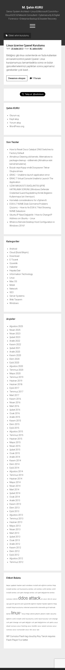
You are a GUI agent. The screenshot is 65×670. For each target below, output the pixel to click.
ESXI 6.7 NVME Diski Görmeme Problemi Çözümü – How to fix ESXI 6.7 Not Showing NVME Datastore (30, 207)
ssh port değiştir (25, 622)
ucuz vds (28, 630)
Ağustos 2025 (16, 326)
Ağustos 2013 (16, 515)
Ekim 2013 (15, 507)
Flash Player (12, 640)
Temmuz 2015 (16, 435)
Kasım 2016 (15, 399)
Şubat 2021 (15, 348)
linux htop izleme (28, 614)
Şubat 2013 (15, 536)
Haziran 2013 (16, 522)
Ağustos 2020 (16, 366)
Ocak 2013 (15, 540)
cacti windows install (30, 585)
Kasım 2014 (15, 460)
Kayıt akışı (14, 119)
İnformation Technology (21, 274)
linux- (16, 612)
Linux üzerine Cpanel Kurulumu (25, 45)
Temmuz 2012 (16, 562)
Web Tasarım (16, 299)
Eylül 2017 (14, 388)
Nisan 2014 (15, 486)
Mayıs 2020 (15, 373)
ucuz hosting (22, 626)
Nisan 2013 (15, 529)
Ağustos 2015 (16, 431)
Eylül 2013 (14, 511)
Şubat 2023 (15, 337)
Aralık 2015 (15, 417)
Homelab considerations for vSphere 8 (28, 200)
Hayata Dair (15, 270)
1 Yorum (36, 78)
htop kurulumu (17, 607)
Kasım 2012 (15, 547)
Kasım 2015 (15, 420)
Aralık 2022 (15, 341)
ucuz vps (35, 630)
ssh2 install (16, 619)
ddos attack (29, 598)
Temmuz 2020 (16, 370)
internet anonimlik (31, 607)
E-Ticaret (14, 259)
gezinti (12, 604)
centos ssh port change (20, 593)
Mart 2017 (14, 395)
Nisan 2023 (15, 333)
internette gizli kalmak (46, 607)
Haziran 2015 (16, 439)
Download (14, 256)
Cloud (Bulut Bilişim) (19, 252)
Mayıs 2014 (15, 482)
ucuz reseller (32, 626)
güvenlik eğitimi (30, 604)
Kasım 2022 (15, 344)
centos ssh (32, 589)
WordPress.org (17, 126)
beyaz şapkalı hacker (14, 585)
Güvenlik (14, 263)
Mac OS (13, 281)
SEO (12, 292)
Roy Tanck (42, 636)
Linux (12, 278)
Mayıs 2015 (15, 442)
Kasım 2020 (15, 355)
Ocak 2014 (15, 497)
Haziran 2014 (16, 478)
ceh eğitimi (42, 585)
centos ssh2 (41, 589)
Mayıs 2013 (15, 526)
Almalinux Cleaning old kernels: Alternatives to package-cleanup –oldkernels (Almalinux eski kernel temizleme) (31, 160)
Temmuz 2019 (16, 377)
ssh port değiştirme (38, 622)
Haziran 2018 (16, 384)
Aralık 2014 (15, 457)
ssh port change (12, 622)
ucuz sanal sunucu (44, 626)
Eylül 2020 (14, 362)
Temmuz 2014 (16, 475)
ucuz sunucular (19, 630)
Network (14, 288)
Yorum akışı (15, 123)
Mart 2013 (14, 533)
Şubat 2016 (15, 410)
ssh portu (50, 622)
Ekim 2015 (15, 424)
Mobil (12, 285)
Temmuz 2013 (16, 518)
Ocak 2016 (15, 413)
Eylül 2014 (14, 468)
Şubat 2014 (15, 493)
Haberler (14, 267)
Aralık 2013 (15, 500)
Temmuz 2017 (16, 391)
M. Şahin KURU (32, 7)
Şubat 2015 (15, 449)
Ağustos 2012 (16, 558)
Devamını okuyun (17, 79)
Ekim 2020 (15, 359)
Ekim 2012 (15, 551)
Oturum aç (15, 115)
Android (13, 249)
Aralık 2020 (15, 351)
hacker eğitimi (47, 604)
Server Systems (17, 296)
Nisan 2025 (15, 330)
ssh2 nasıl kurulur (41, 619)
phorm (37, 614)
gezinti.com (19, 604)
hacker (39, 604)
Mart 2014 (14, 489)
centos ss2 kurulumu (20, 589)
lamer (8, 614)
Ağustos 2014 (16, 471)
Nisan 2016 (15, 402)
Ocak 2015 (15, 453)
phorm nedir (45, 614)
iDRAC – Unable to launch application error (30, 175)
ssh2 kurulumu (28, 619)
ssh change (53, 619)
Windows (14, 303)
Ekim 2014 (15, 464)
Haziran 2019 (16, 381)
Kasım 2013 (15, 504)
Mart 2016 (14, 406)
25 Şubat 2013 (17, 49)
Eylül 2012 (14, 555)
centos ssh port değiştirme (39, 593)
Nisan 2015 (15, 446)
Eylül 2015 (14, 428)
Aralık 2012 (15, 544)
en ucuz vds (45, 599)
